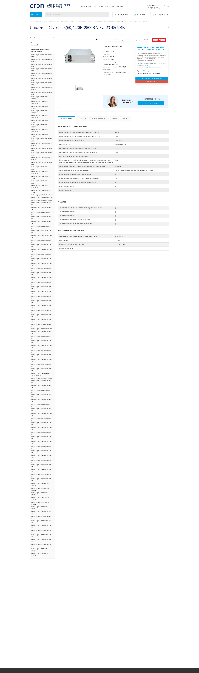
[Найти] (106, 14)
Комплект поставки (99, 118)
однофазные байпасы (153, 67)
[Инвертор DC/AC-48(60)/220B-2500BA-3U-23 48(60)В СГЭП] (79, 56)
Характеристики (66, 118)
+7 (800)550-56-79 (153, 5)
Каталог (37, 14)
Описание (82, 118)
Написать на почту (150, 103)
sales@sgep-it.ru (153, 8)
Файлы (114, 118)
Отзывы (126, 118)
